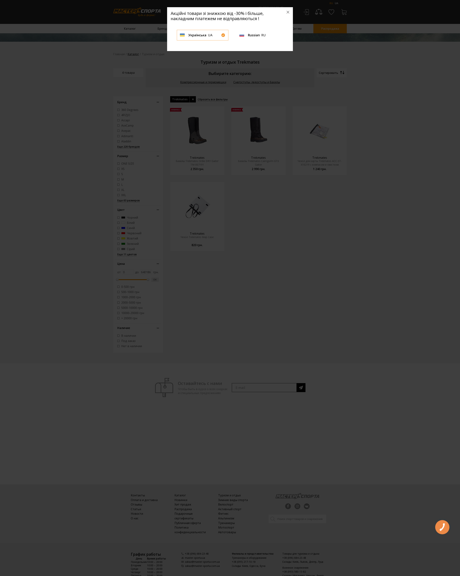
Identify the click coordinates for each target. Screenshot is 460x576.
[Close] (288, 12)
